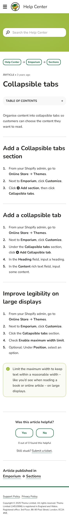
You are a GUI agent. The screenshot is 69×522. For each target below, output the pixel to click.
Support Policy (11, 496)
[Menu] (5, 6)
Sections (54, 62)
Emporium (34, 62)
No (45, 433)
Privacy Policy (29, 496)
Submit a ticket (42, 451)
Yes (24, 433)
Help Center (12, 62)
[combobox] (34, 32)
